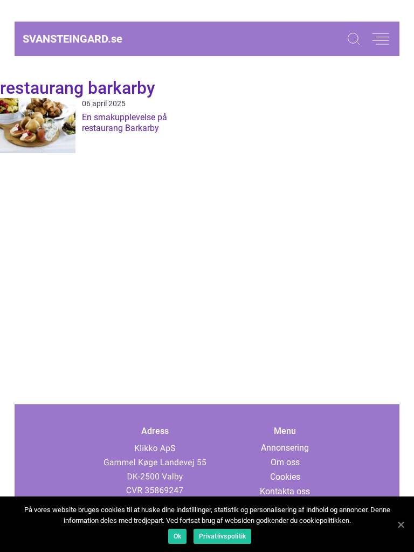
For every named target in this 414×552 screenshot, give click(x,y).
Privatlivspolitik (222, 536)
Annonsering (285, 448)
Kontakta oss (285, 491)
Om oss (285, 462)
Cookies (285, 477)
